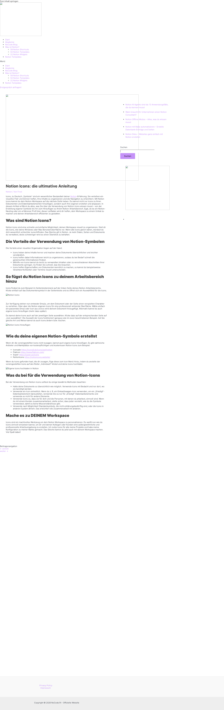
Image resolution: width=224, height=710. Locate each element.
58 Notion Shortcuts (19, 49)
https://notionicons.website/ (37, 357)
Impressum (45, 688)
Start (7, 39)
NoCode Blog (11, 44)
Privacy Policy (45, 685)
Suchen (123, 147)
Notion (9, 191)
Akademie (9, 42)
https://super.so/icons (29, 354)
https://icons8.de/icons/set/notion (36, 350)
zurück (4, 448)
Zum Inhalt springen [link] (9, 1)
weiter (4, 451)
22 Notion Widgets (18, 54)
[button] (112, 61)
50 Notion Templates (19, 52)
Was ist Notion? (12, 47)
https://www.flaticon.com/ (32, 352)
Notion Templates (13, 57)
